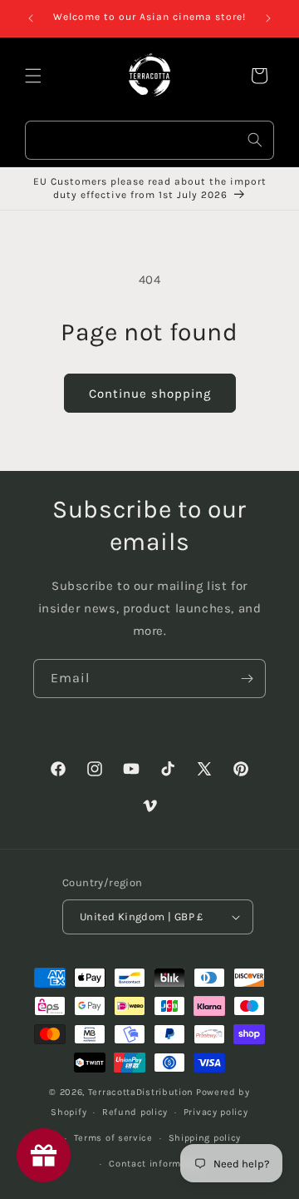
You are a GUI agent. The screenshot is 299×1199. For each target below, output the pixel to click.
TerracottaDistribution (141, 1092)
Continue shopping (150, 393)
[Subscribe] (246, 678)
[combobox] (149, 140)
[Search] (255, 139)
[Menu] (33, 75)
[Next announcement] (268, 18)
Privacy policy (216, 1112)
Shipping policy (205, 1137)
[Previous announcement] (30, 18)
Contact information (157, 1163)
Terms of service (113, 1137)
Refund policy (135, 1112)
